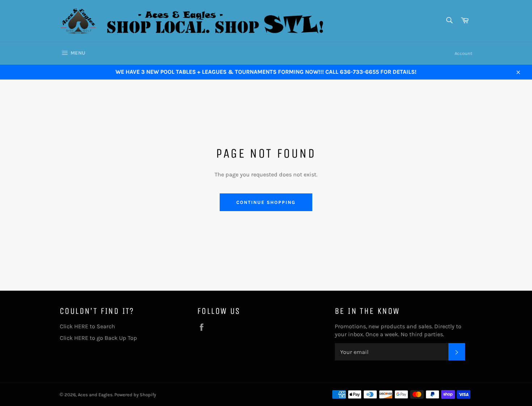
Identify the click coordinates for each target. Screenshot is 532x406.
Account (463, 53)
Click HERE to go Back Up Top (98, 337)
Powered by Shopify (135, 394)
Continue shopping (265, 202)
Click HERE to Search (87, 326)
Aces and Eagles (95, 394)
